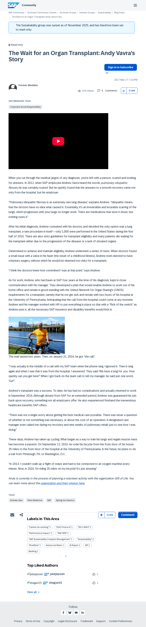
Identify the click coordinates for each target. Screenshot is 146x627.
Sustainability (104, 13)
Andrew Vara (16, 500)
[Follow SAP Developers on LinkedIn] (82, 612)
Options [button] (106, 73)
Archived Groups (68, 13)
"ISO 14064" (83, 527)
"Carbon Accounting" (39, 527)
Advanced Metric (54, 545)
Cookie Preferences (120, 621)
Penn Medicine (34, 500)
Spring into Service (65, 500)
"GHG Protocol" (63, 527)
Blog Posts (119, 13)
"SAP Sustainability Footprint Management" (50, 539)
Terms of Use (32, 621)
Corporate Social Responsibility (25, 107)
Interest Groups (87, 13)
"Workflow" (34, 545)
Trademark (86, 621)
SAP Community (16, 13)
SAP (49, 500)
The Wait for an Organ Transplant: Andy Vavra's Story (72, 56)
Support (101, 621)
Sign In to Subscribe (120, 67)
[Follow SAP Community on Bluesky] (69, 612)
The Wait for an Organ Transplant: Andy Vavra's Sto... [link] (37, 17)
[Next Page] (65, 556)
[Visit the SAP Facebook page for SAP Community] (63, 612)
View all (32, 592)
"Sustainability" (84, 539)
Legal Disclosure (67, 621)
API (86, 545)
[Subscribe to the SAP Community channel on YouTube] (76, 612)
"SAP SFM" (62, 533)
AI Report (73, 545)
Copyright (49, 621)
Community (29, 5)
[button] (124, 91)
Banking (32, 551)
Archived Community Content (41, 13)
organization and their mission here (62, 483)
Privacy (18, 621)
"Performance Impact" (39, 533)
